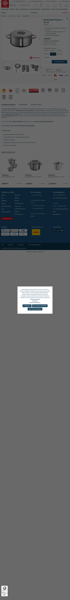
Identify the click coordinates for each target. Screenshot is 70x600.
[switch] (4, 595)
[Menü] (7, 586)
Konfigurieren (27, 305)
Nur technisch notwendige (40, 305)
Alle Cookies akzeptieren (35, 309)
